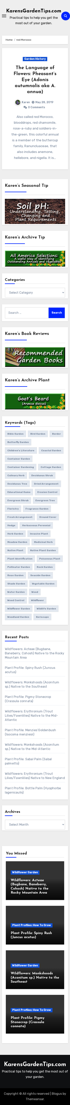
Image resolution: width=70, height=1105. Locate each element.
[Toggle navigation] (4, 16)
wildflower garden (18, 608)
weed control (15, 600)
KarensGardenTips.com (33, 11)
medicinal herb (43, 542)
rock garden (45, 567)
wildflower (37, 600)
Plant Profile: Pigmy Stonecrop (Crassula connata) (28, 1022)
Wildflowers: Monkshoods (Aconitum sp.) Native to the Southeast (35, 978)
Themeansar (35, 1099)
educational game (19, 492)
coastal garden (51, 450)
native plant (15, 550)
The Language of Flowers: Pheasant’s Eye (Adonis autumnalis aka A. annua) (35, 80)
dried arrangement (46, 483)
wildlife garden (46, 608)
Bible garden (15, 433)
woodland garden (18, 617)
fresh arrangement (19, 517)
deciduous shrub (42, 475)
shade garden (16, 583)
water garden (16, 592)
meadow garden (17, 542)
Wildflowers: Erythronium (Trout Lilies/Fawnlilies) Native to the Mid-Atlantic (31, 715)
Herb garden (15, 533)
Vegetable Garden (43, 583)
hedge (11, 525)
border (56, 433)
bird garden (37, 433)
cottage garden (51, 467)
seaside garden (40, 575)
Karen (26, 102)
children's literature (20, 450)
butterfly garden (18, 442)
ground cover (47, 517)
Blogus (57, 1094)
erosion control (47, 492)
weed (35, 592)
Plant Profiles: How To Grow (31, 925)
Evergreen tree (45, 500)
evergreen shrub (18, 500)
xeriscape (42, 617)
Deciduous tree (17, 483)
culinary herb (15, 475)
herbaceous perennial (36, 525)
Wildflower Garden (25, 872)
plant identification (19, 558)
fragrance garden (36, 508)
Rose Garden (15, 575)
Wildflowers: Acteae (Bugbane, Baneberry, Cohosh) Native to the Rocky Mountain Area (34, 653)
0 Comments (36, 107)
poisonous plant (49, 558)
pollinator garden (18, 567)
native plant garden (43, 550)
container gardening (20, 467)
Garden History (35, 59)
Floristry (13, 508)
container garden (18, 458)
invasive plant (39, 533)
